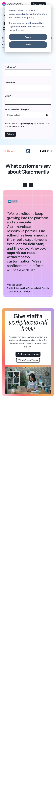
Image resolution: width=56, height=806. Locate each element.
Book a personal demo (28, 354)
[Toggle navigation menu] (50, 4)
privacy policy (27, 123)
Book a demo (38, 4)
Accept (28, 37)
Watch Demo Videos (28, 360)
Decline (28, 44)
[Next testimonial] (31, 185)
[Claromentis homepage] (12, 4)
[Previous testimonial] (25, 185)
